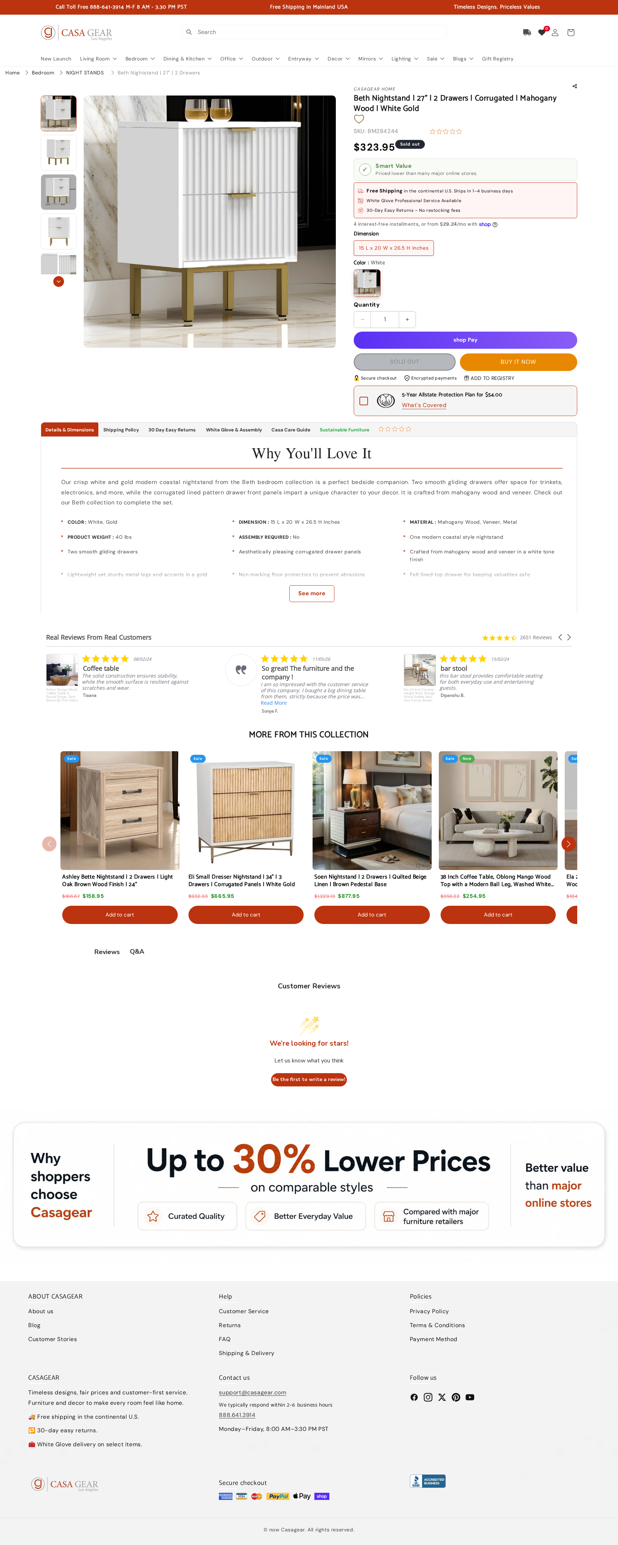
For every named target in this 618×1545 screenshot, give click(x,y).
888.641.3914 (237, 1415)
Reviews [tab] (107, 952)
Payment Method (433, 1339)
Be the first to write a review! (309, 1079)
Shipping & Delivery (246, 1353)
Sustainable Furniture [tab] (344, 430)
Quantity (367, 304)
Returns (230, 1325)
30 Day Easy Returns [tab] (172, 430)
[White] (367, 283)
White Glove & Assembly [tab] (233, 430)
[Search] (189, 32)
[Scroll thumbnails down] (58, 281)
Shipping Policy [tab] (121, 430)
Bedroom (44, 72)
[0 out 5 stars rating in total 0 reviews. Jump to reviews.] (447, 131)
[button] (571, 32)
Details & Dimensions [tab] (69, 430)
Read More (95, 702)
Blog (34, 1325)
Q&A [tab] (137, 951)
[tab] (395, 429)
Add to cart (120, 914)
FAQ (224, 1339)
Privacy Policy (429, 1311)
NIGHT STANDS (86, 72)
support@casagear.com (252, 1392)
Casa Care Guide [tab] (290, 430)
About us (41, 1311)
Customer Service (244, 1311)
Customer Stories (52, 1339)
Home (12, 72)
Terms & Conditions (437, 1325)
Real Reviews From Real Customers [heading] (99, 637)
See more (311, 593)
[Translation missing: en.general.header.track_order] (527, 32)
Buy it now (518, 362)
